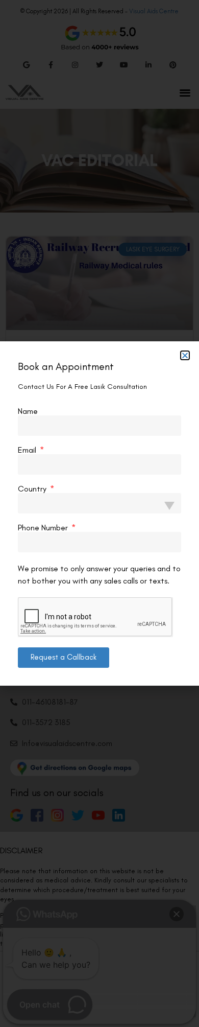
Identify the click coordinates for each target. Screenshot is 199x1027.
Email (28, 450)
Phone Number (44, 528)
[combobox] (99, 503)
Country (33, 489)
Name (28, 411)
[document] (99, 513)
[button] (185, 355)
